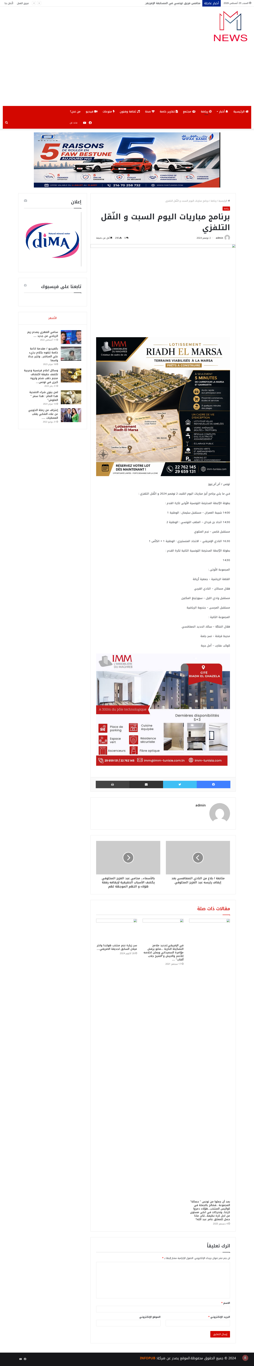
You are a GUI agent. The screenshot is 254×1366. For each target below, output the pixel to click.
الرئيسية (239, 111)
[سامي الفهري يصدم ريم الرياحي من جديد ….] (71, 337)
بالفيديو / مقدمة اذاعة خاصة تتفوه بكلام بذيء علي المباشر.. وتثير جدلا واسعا (43, 354)
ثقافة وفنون (128, 111)
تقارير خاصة (168, 111)
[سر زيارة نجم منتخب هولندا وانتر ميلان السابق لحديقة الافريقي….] (116, 930)
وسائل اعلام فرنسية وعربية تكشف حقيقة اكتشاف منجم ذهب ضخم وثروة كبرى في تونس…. (41, 376)
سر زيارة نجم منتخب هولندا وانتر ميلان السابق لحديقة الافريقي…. (117, 947)
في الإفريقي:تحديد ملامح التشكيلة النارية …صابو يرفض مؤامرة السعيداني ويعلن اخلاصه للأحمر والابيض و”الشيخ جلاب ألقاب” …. (164, 952)
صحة (148, 111)
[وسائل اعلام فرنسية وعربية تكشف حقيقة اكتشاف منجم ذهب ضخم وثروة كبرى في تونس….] (71, 375)
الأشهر (52, 318)
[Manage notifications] (245, 1358)
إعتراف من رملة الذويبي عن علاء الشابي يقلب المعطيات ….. (43, 414)
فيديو (90, 111)
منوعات (108, 111)
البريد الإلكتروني (219, 1317)
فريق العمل (23, 3)
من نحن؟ (75, 111)
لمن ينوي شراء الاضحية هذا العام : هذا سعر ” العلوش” (43, 396)
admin (219, 238)
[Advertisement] (127, 78)
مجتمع (187, 111)
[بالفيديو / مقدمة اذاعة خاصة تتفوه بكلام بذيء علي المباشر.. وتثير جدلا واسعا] (71, 354)
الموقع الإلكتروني (149, 1317)
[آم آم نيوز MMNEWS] (230, 28)
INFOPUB (147, 1358)
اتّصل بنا (9, 3)
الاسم (225, 1303)
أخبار (222, 111)
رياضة (205, 111)
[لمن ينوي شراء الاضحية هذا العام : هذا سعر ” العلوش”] (71, 397)
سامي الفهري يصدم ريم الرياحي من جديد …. (42, 334)
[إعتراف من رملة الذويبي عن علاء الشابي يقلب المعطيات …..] (71, 415)
